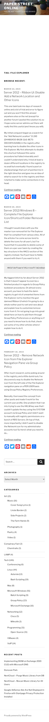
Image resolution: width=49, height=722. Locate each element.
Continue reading (12, 190)
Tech (6, 560)
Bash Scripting (18, 579)
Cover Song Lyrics (19, 505)
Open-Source (17, 632)
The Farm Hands (18, 521)
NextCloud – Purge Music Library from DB (24, 675)
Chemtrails (12, 548)
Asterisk (15, 574)
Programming (14, 627)
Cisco (13, 616)
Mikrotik (15, 621)
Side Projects (17, 515)
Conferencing (14, 564)
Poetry (10, 532)
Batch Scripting (18, 595)
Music (10, 500)
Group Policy (17, 600)
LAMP (7, 554)
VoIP (9, 643)
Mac (9, 585)
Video (10, 537)
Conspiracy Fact (11, 544)
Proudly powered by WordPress (17, 715)
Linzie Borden (17, 510)
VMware (11, 638)
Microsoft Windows (16, 591)
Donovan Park (10, 670)
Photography (13, 527)
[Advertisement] (24, 40)
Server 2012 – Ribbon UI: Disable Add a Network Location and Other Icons (24, 96)
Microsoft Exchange (20, 606)
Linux (10, 570)
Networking (13, 612)
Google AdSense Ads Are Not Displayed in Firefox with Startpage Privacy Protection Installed (24, 693)
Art (5, 496)
